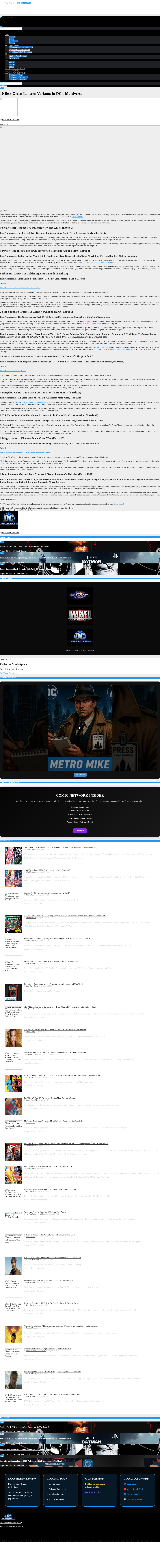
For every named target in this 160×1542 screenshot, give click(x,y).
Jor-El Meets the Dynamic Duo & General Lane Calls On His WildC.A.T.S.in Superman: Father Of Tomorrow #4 (66, 1144)
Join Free (80, 831)
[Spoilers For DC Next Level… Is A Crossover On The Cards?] (13, 909)
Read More (118, 504)
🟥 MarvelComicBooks (134, 1489)
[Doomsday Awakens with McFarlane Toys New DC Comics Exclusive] (13, 1206)
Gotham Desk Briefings (18, 56)
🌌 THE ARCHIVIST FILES (20, 52)
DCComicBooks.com (10, 120)
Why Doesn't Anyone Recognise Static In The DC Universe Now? (49, 1280)
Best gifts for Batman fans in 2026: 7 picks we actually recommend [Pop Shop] (53, 984)
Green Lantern (77, 217)
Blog (6, 60)
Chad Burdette (31, 849)
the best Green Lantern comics (90, 324)
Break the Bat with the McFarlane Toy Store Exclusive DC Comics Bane (51, 1303)
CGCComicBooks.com (8, 673)
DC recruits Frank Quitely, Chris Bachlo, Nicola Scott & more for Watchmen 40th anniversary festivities (62, 1075)
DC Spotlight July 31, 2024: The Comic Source (17, 510)
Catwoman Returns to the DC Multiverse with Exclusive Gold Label (49, 1235)
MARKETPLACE (12, 71)
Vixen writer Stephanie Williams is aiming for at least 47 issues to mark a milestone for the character (61, 1326)
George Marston (31, 1328)
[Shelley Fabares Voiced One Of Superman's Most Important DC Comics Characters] (13, 1069)
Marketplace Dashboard (18, 79)
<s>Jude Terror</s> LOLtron (36, 1214)
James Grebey (30, 1032)
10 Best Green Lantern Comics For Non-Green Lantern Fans (20, 288)
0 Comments (34, 1432)
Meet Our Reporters (12, 45)
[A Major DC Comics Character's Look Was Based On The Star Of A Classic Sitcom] (13, 1046)
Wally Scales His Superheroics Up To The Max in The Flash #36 (48, 1166)
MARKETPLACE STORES (15, 73)
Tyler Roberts (30, 1123)
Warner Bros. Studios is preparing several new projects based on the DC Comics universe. (35, 558)
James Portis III (31, 1100)
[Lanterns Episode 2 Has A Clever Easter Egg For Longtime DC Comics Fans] (13, 1388)
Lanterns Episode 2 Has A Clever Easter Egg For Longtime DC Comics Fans (52, 1372)
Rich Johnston (30, 895)
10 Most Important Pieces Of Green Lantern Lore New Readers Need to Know (25, 452)
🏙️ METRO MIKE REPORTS (21, 47)
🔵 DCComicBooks (132, 1494)
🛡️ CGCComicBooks (133, 1499)
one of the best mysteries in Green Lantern (95, 262)
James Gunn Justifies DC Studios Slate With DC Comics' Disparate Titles (51, 961)
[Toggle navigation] (1, 26)
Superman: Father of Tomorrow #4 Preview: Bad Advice (45, 1212)
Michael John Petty (32, 1260)
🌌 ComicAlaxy (130, 1484)
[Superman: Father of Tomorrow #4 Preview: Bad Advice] (13, 1229)
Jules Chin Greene (32, 986)
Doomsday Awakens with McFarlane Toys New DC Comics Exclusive (50, 1189)
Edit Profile (13, 41)
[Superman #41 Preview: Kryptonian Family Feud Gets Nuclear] (13, 1365)
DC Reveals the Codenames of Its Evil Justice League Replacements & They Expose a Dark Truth (36, 508)
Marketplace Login (16, 75)
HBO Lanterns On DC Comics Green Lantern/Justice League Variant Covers (52, 1394)
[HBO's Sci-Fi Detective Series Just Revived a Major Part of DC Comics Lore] (13, 1274)
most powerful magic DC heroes (118, 349)
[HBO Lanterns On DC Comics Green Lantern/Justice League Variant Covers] (13, 1411)
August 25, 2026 (6, 551)
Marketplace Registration (18, 77)
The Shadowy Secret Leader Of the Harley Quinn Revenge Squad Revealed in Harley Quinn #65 (60, 847)
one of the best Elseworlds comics (35, 402)
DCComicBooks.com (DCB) (11, 1523)
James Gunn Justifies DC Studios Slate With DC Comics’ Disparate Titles (29, 569)
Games (12, 62)
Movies (12, 65)
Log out (12, 43)
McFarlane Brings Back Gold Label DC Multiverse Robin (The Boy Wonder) (53, 1121)
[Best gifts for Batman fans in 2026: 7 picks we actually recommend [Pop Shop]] (13, 1001)
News (11, 67)
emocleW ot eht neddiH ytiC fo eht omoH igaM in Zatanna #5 (47, 870)
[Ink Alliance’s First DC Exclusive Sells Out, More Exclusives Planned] (13, 1115)
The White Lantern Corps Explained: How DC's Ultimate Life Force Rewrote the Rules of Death (60, 1007)
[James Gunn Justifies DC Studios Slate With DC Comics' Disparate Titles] (13, 978)
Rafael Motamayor (32, 1373)
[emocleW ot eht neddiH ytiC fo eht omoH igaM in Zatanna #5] (13, 887)
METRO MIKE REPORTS (15, 69)
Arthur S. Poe (30, 1009)
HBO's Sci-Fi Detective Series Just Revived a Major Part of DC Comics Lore (52, 1258)
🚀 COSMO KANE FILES (19, 50)
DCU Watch (14, 58)
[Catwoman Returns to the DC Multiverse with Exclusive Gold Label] (13, 1251)
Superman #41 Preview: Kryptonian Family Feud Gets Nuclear (47, 1349)
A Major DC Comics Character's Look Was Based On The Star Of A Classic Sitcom (55, 1030)
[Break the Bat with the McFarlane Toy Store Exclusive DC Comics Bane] (13, 1320)
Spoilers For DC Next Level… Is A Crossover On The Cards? (24, 546)
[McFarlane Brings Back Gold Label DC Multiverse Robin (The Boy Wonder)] (13, 1137)
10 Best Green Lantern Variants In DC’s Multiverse (41, 93)
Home (7, 35)
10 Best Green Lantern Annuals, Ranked (13, 371)
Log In (11, 39)
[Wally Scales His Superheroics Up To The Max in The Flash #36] (13, 1183)
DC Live (8, 54)
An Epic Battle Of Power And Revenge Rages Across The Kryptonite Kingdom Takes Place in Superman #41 (65, 916)
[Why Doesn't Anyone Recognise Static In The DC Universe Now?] (13, 1297)
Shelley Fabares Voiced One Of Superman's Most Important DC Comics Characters (55, 1052)
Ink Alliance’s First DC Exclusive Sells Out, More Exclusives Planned (50, 1098)
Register (12, 37)
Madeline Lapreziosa (33, 1054)
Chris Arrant (30, 1077)
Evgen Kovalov (31, 940)
